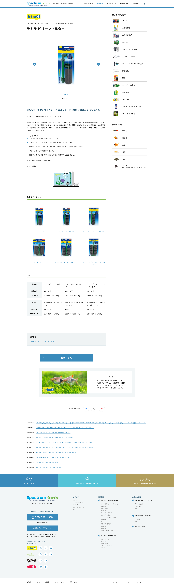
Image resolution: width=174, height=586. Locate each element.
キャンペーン (111, 3)
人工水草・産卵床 (106, 524)
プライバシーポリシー (60, 582)
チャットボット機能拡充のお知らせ (47, 462)
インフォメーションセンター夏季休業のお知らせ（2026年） (55, 438)
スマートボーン (105, 543)
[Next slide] (98, 64)
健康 (136, 521)
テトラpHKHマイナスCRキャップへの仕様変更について (54, 457)
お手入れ (137, 519)
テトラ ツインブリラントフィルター (66, 262)
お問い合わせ (73, 582)
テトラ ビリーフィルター (39, 231)
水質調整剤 (104, 506)
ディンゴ (75, 505)
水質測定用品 (104, 508)
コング (75, 509)
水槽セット (104, 510)
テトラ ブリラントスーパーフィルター (93, 231)
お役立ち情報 (124, 3)
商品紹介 (100, 3)
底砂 (102, 521)
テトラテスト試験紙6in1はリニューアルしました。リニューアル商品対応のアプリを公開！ (65, 447)
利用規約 (47, 582)
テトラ (75, 500)
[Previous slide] (34, 64)
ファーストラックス (78, 507)
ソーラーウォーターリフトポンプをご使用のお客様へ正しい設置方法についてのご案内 (64, 443)
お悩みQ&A (138, 506)
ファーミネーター (78, 502)
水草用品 (103, 526)
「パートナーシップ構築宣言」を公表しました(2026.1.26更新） (56, 452)
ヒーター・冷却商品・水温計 (109, 517)
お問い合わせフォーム (42, 528)
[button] (67, 94)
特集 (136, 508)
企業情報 (29, 582)
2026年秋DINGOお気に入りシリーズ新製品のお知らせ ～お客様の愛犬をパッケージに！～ (65, 428)
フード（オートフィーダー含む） (110, 504)
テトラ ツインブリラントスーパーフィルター (93, 263)
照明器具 (103, 519)
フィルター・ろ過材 (106, 513)
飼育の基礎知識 (139, 504)
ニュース (38, 582)
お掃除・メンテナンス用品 (108, 530)
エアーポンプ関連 (105, 515)
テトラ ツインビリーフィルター (39, 262)
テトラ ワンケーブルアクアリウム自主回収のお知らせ (53, 433)
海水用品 (103, 528)
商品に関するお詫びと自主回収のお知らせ (49, 467)
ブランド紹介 (88, 3)
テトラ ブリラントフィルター (66, 231)
